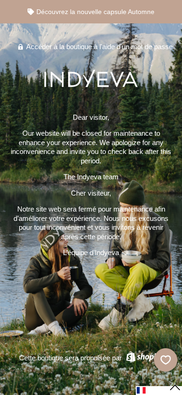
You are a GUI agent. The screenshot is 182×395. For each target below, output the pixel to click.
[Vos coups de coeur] (165, 360)
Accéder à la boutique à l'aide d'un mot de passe (99, 47)
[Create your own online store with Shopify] (143, 358)
